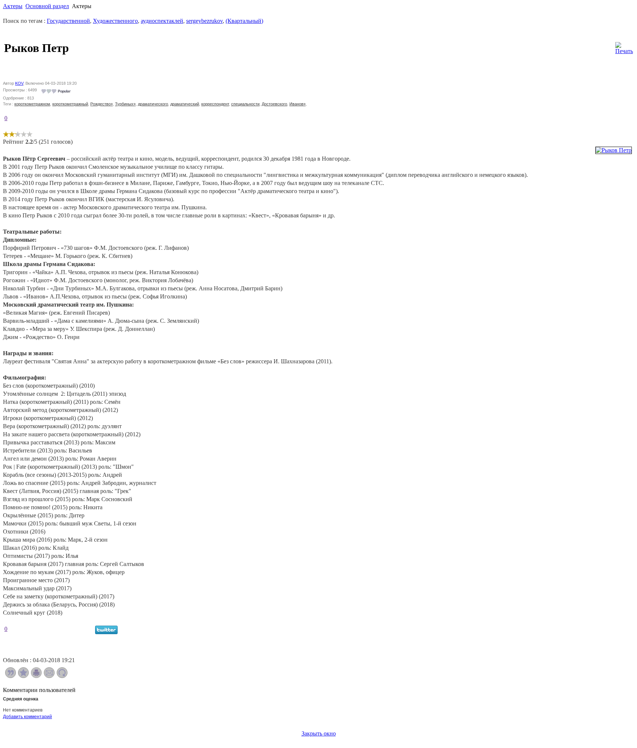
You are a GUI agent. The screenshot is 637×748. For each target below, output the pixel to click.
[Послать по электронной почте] (49, 676)
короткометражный (70, 104)
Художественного (115, 21)
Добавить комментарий (27, 716)
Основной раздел (47, 6)
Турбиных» (125, 104)
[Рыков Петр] (613, 150)
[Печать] (624, 46)
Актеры (12, 6)
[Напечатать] (36, 676)
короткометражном (32, 104)
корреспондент (215, 104)
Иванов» (297, 104)
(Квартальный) (244, 21)
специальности (245, 104)
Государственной (68, 21)
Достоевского (274, 104)
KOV (19, 83)
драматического (153, 104)
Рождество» (101, 104)
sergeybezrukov (204, 21)
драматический (184, 104)
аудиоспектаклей (162, 21)
